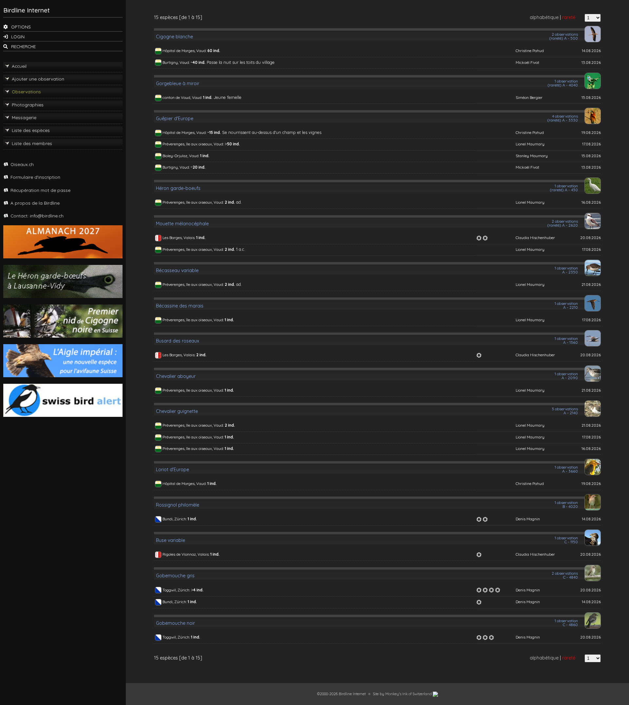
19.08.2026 (591, 132)
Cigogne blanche (174, 37)
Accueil (19, 66)
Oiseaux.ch (22, 164)
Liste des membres (32, 143)
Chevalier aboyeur (176, 376)
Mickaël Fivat (527, 62)
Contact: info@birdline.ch (37, 215)
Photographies (28, 104)
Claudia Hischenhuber (535, 237)
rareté (568, 17)
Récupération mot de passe (40, 190)
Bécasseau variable (177, 270)
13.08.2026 (591, 62)
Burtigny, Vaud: (176, 62)
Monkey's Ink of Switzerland (409, 694)
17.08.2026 (591, 143)
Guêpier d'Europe (174, 118)
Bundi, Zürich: (175, 518)
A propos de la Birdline (35, 203)
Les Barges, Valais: (179, 237)
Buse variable (170, 540)
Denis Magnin (528, 518)
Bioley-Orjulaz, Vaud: (181, 155)
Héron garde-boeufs (178, 188)
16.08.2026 (591, 202)
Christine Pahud (530, 50)
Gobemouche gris (175, 576)
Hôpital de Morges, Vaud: (184, 50)
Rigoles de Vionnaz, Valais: (186, 554)
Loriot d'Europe (172, 470)
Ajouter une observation (38, 79)
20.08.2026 (590, 237)
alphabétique (544, 17)
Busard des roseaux (177, 341)
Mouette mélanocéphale (182, 224)
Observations (26, 91)
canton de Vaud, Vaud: (182, 97)
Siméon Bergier (529, 97)
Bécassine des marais (179, 306)
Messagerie (24, 117)
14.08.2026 (591, 50)
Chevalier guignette (177, 411)
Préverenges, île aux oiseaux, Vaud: (193, 143)
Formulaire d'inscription (35, 177)
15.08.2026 (591, 97)
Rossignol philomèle (177, 505)
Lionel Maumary (530, 143)
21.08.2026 (591, 284)
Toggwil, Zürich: (176, 589)
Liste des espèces (31, 130)
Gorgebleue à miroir (177, 83)
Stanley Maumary (532, 155)
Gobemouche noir (175, 623)
